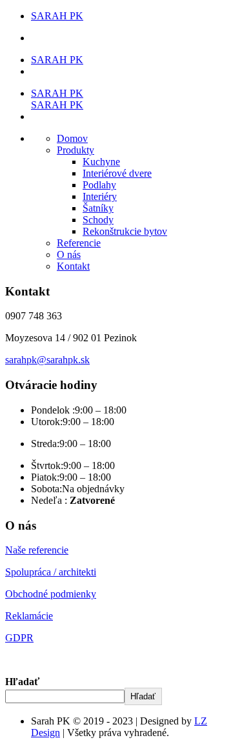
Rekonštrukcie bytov (125, 231)
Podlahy (99, 184)
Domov (72, 138)
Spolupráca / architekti (50, 571)
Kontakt (73, 266)
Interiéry (100, 196)
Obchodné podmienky (50, 593)
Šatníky (98, 208)
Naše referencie (36, 549)
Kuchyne (101, 161)
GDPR (19, 637)
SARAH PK (57, 15)
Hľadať (22, 681)
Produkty (75, 150)
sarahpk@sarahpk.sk (47, 359)
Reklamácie (29, 615)
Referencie (79, 242)
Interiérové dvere (117, 173)
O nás (69, 254)
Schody (98, 219)
